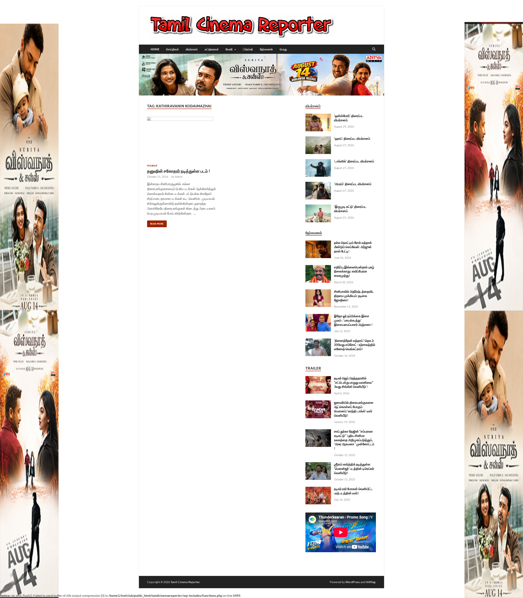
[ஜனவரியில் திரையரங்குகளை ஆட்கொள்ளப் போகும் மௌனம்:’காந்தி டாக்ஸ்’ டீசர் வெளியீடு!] (318, 403)
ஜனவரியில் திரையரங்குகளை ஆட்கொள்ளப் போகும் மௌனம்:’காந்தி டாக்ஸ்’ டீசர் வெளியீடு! (353, 408)
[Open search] (374, 49)
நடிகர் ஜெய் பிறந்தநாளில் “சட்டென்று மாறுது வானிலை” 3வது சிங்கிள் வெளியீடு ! (353, 382)
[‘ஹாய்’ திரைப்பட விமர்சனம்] (318, 139)
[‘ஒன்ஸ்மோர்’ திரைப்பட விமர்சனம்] (318, 116)
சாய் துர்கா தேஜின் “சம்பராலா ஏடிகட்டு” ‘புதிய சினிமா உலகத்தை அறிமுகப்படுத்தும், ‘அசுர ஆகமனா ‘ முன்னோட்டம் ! (354, 439)
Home (155, 49)
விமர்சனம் (192, 49)
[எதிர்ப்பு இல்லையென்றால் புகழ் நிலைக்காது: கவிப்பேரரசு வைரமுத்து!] (318, 267)
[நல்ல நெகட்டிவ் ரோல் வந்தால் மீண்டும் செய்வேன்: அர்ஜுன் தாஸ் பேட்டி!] (318, 243)
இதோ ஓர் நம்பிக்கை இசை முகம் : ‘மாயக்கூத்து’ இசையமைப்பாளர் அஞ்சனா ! (353, 320)
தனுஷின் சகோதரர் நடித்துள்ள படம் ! (178, 170)
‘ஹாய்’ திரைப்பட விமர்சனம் (352, 138)
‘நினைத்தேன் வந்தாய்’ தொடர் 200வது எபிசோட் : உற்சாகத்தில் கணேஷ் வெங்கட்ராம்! (354, 344)
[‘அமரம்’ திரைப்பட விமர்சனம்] (318, 184)
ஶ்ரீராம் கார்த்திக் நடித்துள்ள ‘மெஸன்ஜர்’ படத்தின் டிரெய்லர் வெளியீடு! (354, 468)
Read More (155, 222)
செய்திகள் (172, 49)
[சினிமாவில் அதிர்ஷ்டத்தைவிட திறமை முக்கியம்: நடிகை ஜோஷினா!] (318, 292)
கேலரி (229, 49)
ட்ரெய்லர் (248, 49)
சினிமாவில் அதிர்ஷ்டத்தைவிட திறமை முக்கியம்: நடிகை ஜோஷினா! (354, 295)
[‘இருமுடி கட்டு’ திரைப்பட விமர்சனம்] (318, 207)
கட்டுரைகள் (212, 49)
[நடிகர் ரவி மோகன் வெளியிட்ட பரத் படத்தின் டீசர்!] (318, 489)
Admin (178, 176)
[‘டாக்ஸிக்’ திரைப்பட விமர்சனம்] (318, 161)
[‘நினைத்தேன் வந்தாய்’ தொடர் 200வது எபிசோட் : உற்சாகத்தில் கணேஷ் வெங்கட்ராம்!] (318, 341)
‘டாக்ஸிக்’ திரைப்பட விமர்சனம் (354, 161)
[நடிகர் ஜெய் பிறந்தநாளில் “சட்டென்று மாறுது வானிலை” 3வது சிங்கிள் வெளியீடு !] (318, 378)
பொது (283, 49)
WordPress (352, 582)
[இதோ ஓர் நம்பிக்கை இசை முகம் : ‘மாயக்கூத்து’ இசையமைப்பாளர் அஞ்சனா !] (318, 316)
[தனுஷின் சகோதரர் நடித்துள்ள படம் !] (182, 139)
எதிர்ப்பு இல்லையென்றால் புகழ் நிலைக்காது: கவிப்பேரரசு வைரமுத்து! (354, 271)
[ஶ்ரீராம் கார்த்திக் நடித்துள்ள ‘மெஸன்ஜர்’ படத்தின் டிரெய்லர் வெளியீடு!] (318, 464)
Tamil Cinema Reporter (185, 582)
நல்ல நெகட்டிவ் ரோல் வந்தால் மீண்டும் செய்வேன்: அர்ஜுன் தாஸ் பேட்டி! (353, 247)
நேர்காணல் (266, 49)
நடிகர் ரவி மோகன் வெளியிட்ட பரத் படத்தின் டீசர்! (353, 491)
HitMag (370, 582)
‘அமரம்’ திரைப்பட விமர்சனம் (352, 184)
